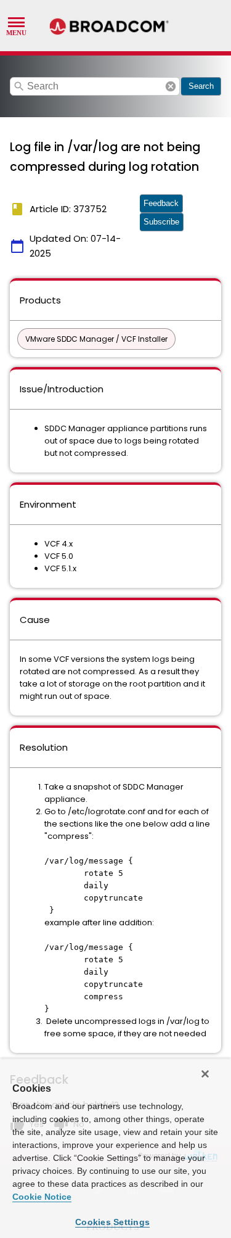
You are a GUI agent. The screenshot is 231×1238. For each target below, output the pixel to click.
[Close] (205, 1074)
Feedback (161, 203)
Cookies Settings (112, 1222)
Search (201, 86)
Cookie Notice (41, 1197)
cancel (170, 86)
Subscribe (161, 221)
